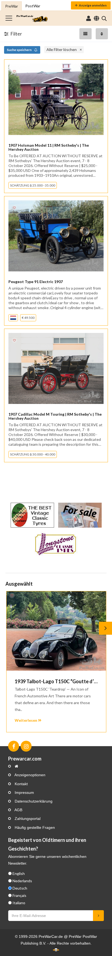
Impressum (24, 792)
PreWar (11, 6)
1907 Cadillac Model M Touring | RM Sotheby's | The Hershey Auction (55, 416)
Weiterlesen (26, 720)
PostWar (32, 6)
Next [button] (105, 628)
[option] (56, 662)
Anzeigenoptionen (29, 775)
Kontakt (21, 784)
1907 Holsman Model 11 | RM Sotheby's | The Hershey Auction (48, 147)
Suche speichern (19, 50)
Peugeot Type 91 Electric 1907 (35, 281)
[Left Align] (85, 33)
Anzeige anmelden (93, 5)
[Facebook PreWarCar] (13, 746)
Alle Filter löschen (61, 49)
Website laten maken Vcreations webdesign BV (56, 949)
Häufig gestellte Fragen (34, 827)
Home (32, 18)
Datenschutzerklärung (33, 801)
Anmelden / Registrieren (88, 18)
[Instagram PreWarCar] (26, 746)
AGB (18, 810)
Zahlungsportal (27, 818)
